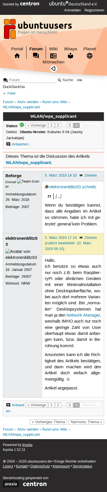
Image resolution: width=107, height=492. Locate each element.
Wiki (53, 49)
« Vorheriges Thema (48, 422)
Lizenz (8, 466)
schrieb (89, 187)
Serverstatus (82, 466)
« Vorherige (36, 125)
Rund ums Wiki (54, 102)
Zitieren (90, 175)
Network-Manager (83, 315)
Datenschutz (40, 466)
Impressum (61, 466)
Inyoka (27, 445)
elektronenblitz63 (65, 187)
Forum (36, 49)
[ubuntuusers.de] (38, 30)
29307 (26, 276)
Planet (89, 49)
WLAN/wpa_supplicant (21, 107)
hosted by (11, 4)
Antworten (20, 144)
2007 (25, 207)
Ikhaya (70, 49)
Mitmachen (53, 62)
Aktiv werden (28, 102)
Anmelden (72, 10)
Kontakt (22, 466)
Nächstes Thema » (86, 422)
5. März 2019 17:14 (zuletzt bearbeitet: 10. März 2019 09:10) (68, 243)
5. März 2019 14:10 (61, 175)
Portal (17, 49)
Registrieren (94, 10)
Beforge (13, 176)
